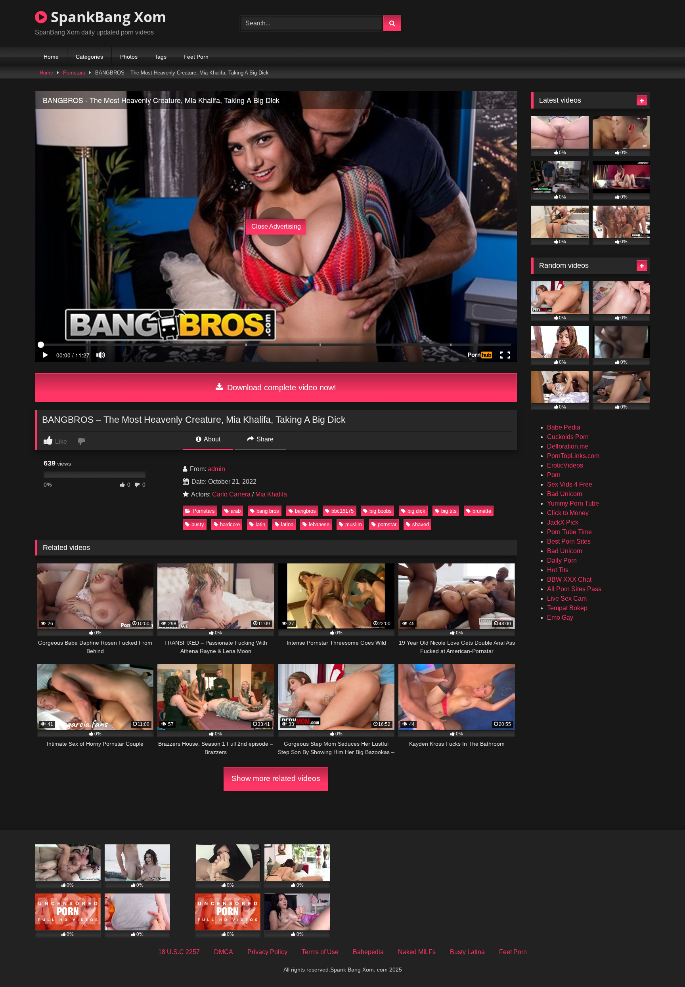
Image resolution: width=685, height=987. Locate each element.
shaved (420, 524)
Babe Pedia (563, 427)
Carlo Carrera (231, 494)
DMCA (223, 952)
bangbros (305, 511)
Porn (554, 475)
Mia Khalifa (271, 494)
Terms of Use (320, 952)
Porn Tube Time (569, 532)
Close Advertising (276, 226)
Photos (129, 56)
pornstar (387, 524)
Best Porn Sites (569, 541)
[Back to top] (660, 963)
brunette (482, 511)
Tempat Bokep (567, 608)
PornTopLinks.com (573, 455)
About (211, 439)
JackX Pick (562, 522)
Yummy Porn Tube (573, 503)
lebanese (319, 524)
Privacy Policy (267, 952)
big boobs (380, 511)
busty (197, 524)
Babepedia (368, 952)
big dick (416, 511)
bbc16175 (342, 511)
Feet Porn (196, 56)
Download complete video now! (280, 387)
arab (236, 511)
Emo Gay (560, 617)
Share (264, 439)
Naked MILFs (417, 952)
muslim (353, 524)
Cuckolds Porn (568, 436)
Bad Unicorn (564, 494)
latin (260, 524)
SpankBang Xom (106, 17)
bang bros (267, 511)
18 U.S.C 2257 (179, 952)
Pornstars (74, 73)
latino (287, 524)
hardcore (230, 524)
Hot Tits (557, 570)
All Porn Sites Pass (574, 589)
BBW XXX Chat (569, 579)
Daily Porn (562, 560)
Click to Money (568, 513)
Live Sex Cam (567, 598)
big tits (449, 511)
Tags (160, 56)
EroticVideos (565, 465)
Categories (89, 56)
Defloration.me (567, 446)
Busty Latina (467, 952)
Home (51, 56)
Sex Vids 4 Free (569, 484)
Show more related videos (276, 778)
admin (216, 469)
